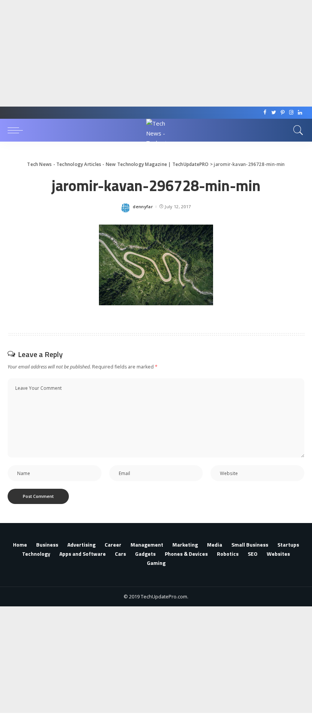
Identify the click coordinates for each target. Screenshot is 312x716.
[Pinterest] (282, 113)
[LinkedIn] (300, 113)
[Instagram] (291, 113)
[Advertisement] (153, 53)
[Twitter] (273, 113)
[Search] (296, 130)
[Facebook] (265, 113)
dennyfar (143, 206)
